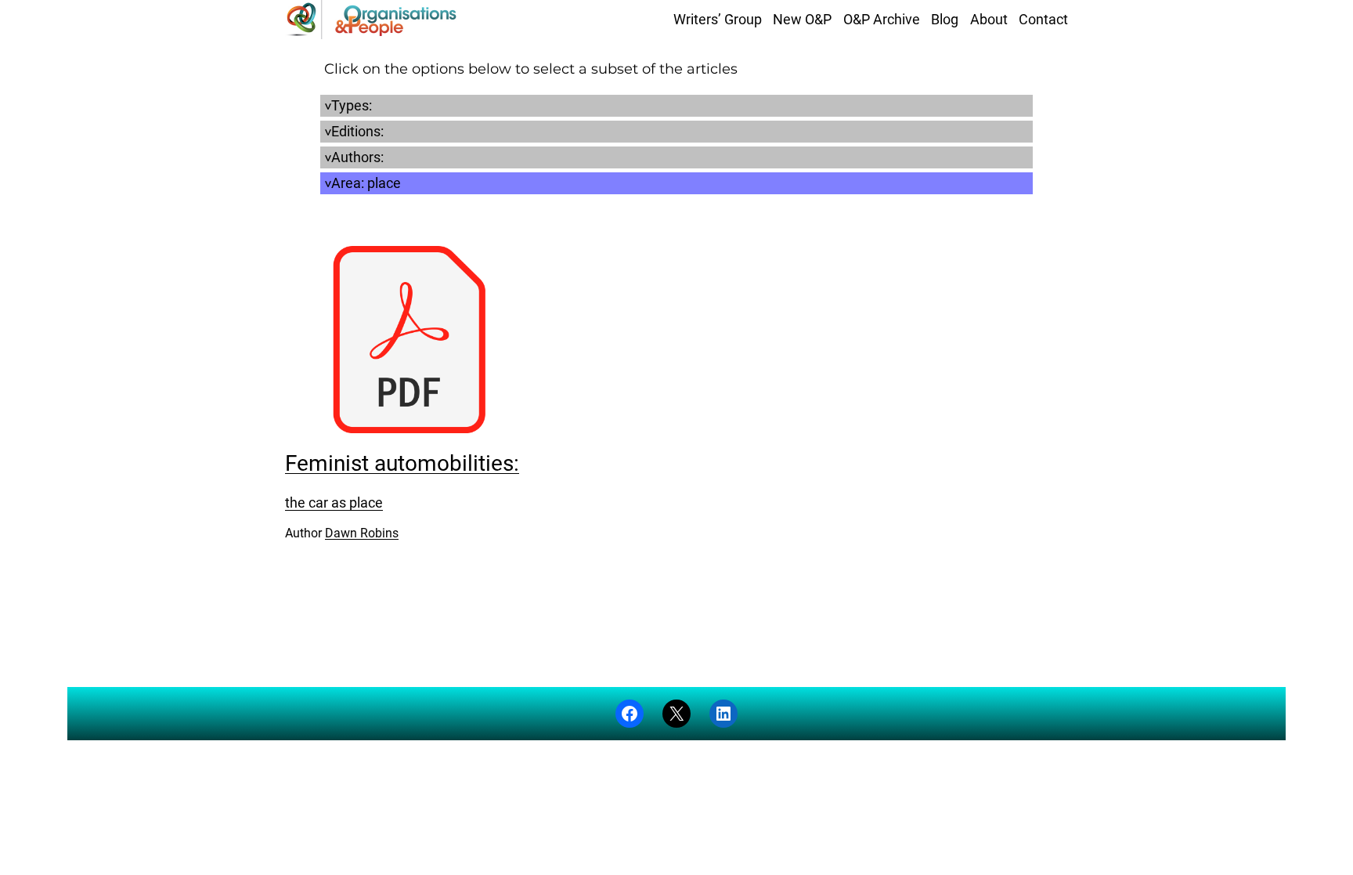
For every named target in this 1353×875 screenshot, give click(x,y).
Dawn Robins (362, 533)
